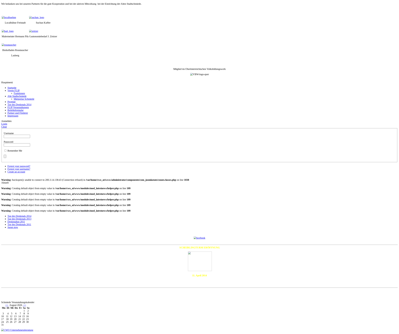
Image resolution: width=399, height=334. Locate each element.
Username (9, 133)
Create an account (16, 171)
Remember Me (14, 150)
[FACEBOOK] (199, 237)
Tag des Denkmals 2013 (19, 219)
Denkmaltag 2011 (16, 221)
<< (7, 305)
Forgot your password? (18, 166)
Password (8, 141)
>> (24, 305)
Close (4, 126)
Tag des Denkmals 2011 (19, 224)
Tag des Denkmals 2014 (19, 216)
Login (4, 124)
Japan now (12, 227)
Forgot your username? (18, 169)
